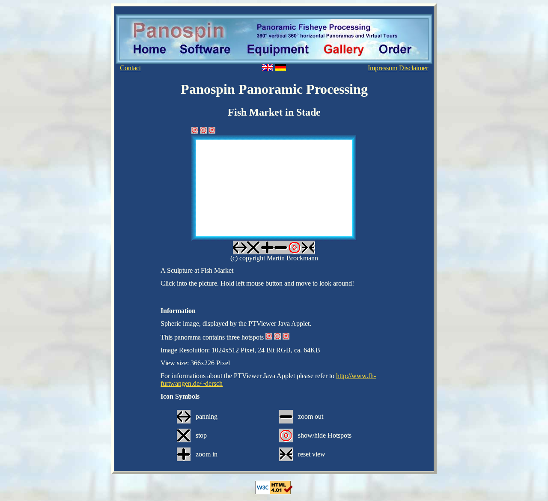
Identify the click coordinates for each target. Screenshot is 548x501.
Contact (130, 68)
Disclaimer (413, 68)
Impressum (382, 68)
